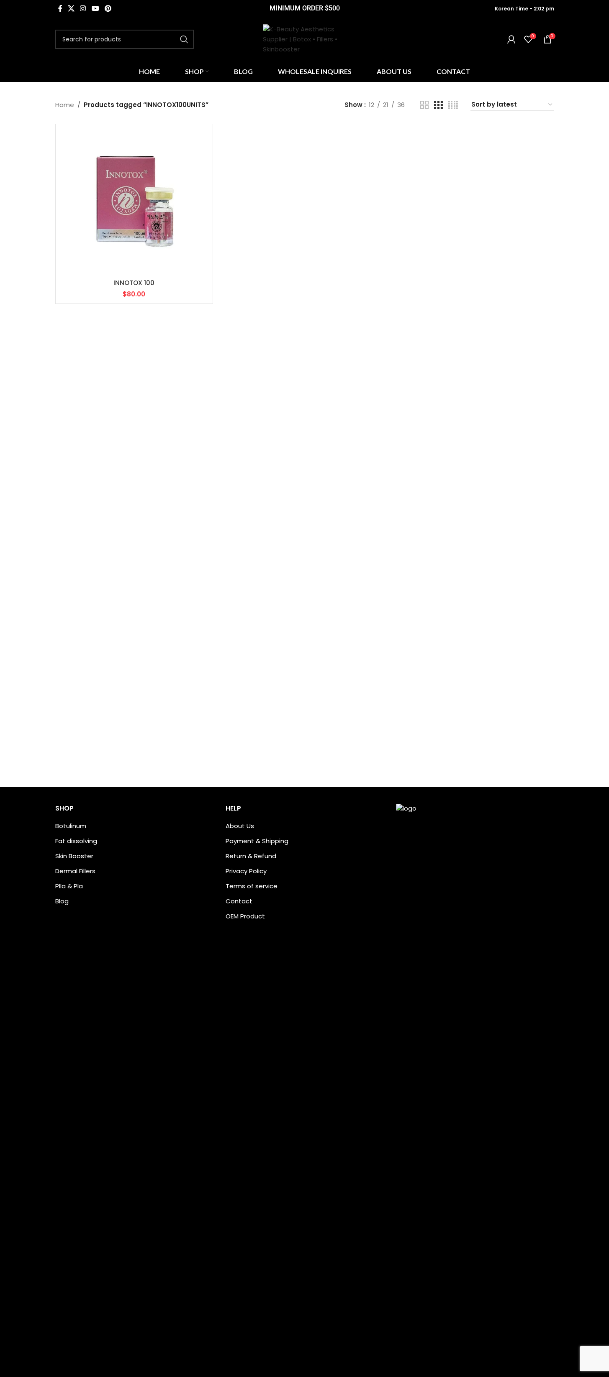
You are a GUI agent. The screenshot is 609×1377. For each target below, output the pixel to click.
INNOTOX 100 (133, 282)
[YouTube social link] (95, 8)
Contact (239, 901)
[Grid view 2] (424, 105)
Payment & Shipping (257, 840)
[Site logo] (305, 38)
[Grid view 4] (453, 105)
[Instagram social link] (83, 8)
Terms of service (252, 886)
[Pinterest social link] (108, 8)
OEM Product (245, 916)
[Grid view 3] (438, 105)
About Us (240, 825)
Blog (62, 901)
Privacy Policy (246, 871)
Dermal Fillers (75, 871)
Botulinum (70, 825)
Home (64, 104)
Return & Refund (251, 856)
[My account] (511, 39)
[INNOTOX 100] (134, 202)
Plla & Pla (69, 886)
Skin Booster (74, 856)
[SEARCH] (184, 39)
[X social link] (71, 8)
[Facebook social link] (60, 8)
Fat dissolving (76, 840)
